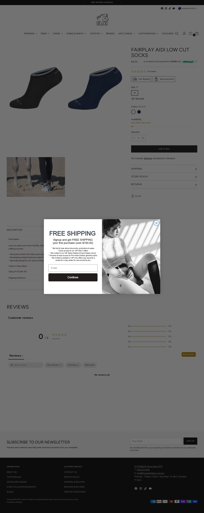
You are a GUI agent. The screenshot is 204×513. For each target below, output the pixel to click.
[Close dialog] (156, 223)
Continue (73, 277)
